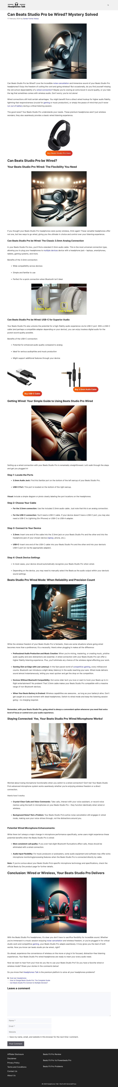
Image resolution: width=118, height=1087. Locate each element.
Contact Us (12, 1071)
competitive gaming (81, 667)
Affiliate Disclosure (15, 1054)
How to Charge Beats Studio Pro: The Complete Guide (30, 980)
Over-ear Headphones (18, 978)
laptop (50, 538)
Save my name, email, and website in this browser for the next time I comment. (43, 1037)
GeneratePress (71, 1084)
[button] (108, 5)
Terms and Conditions (16, 1067)
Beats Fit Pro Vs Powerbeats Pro (57, 1060)
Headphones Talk (31, 972)
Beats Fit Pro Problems (53, 1066)
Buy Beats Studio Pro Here (59, 153)
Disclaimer (11, 1058)
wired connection (44, 90)
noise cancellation (61, 83)
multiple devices (51, 250)
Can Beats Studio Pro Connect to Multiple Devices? (29, 983)
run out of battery (15, 106)
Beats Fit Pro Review (52, 1054)
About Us (11, 1075)
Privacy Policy (13, 1063)
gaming (47, 103)
